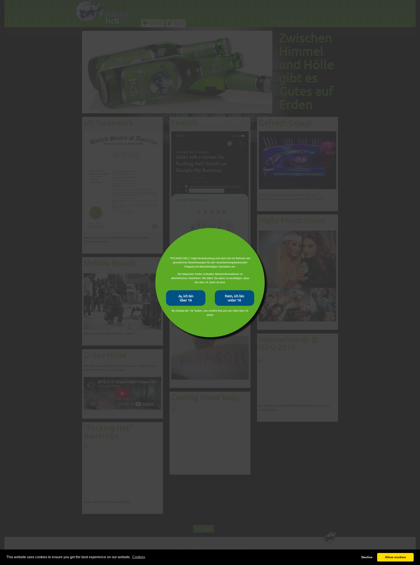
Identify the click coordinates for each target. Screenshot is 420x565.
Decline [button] (367, 557)
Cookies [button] (138, 557)
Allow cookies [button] (395, 557)
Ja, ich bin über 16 (185, 298)
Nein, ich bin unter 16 (234, 298)
